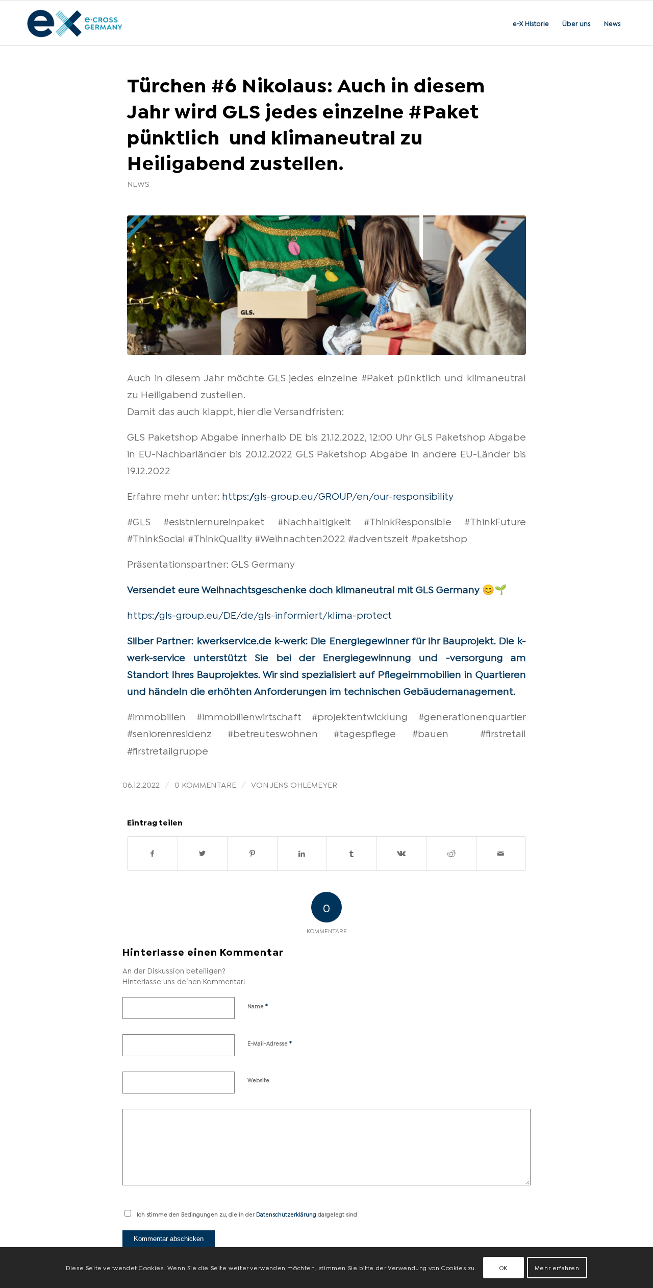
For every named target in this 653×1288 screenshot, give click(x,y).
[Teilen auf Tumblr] (351, 853)
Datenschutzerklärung (286, 1214)
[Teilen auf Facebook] (153, 853)
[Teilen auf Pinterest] (252, 853)
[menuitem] (531, 23)
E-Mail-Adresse (269, 1042)
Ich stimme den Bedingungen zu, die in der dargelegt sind (247, 1214)
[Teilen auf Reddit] (451, 853)
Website (258, 1079)
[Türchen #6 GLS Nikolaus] (326, 285)
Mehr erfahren (557, 1267)
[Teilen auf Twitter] (203, 853)
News (138, 183)
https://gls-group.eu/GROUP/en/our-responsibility (338, 495)
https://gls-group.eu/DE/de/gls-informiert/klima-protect (259, 614)
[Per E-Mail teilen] (501, 853)
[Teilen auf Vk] (401, 853)
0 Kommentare (205, 784)
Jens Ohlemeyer (303, 784)
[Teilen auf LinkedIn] (302, 853)
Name (257, 1005)
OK (503, 1267)
